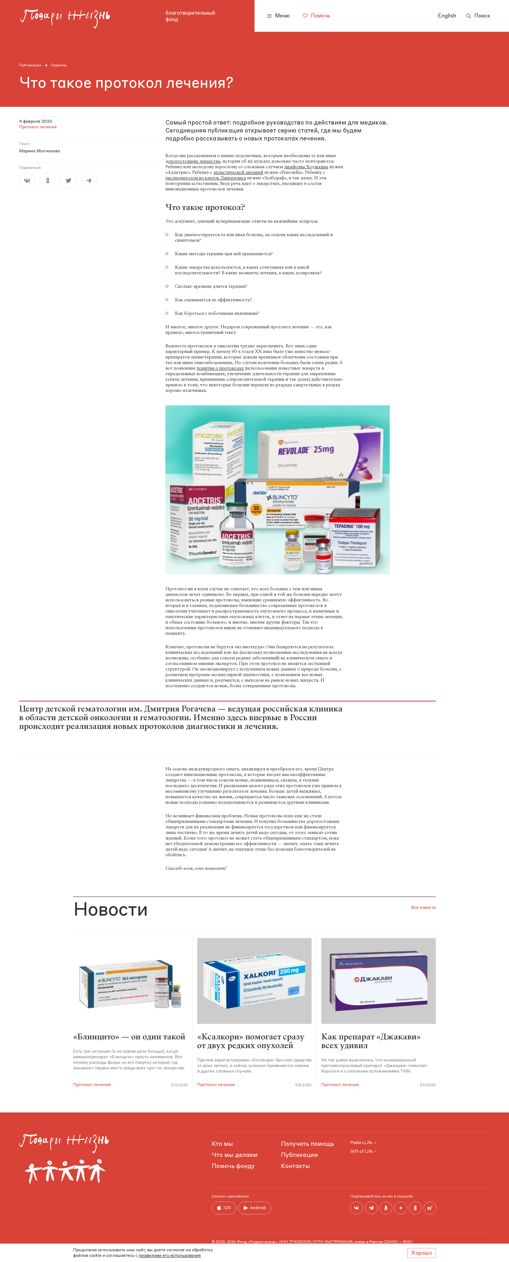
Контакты (295, 1166)
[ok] (48, 180)
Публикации (30, 65)
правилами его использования (170, 1256)
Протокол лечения (92, 1085)
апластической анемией (238, 172)
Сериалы (58, 65)
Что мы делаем (234, 1155)
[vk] (27, 180)
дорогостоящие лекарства (192, 161)
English (447, 16)
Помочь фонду (233, 1166)
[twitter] (68, 180)
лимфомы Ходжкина (306, 167)
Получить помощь (307, 1144)
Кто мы (222, 1144)
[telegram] (89, 180)
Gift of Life (361, 1152)
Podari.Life (361, 1143)
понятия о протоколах (220, 368)
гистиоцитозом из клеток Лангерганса (205, 178)
